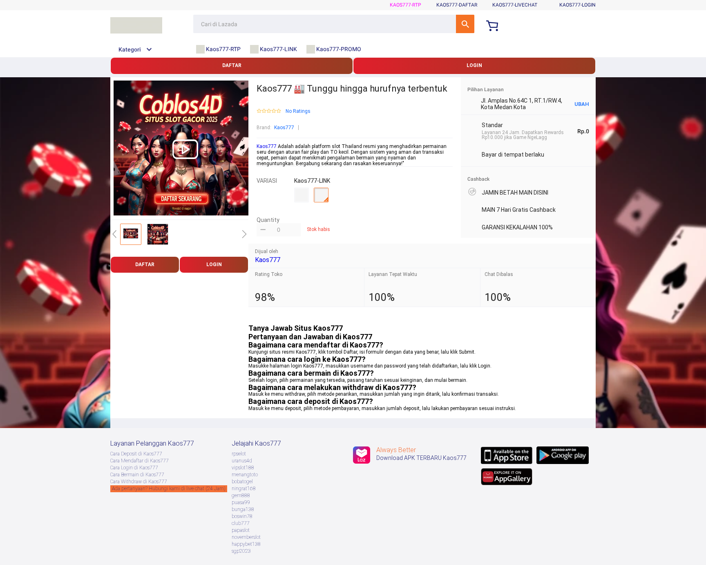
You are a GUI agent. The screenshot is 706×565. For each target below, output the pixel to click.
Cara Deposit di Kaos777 (136, 454)
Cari (465, 24)
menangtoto (245, 475)
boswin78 (242, 516)
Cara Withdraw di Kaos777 (138, 481)
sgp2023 (241, 551)
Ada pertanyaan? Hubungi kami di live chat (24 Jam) (169, 488)
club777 (241, 523)
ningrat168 (244, 488)
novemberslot (246, 537)
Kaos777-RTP (405, 5)
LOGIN (474, 65)
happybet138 (246, 544)
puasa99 (241, 502)
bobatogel (242, 481)
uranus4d (242, 461)
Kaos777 (284, 127)
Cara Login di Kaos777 (134, 468)
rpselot (239, 454)
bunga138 (243, 509)
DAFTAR (231, 65)
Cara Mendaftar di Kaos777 (139, 461)
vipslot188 (243, 468)
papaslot (241, 530)
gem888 (241, 495)
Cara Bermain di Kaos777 (137, 475)
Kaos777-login (577, 5)
